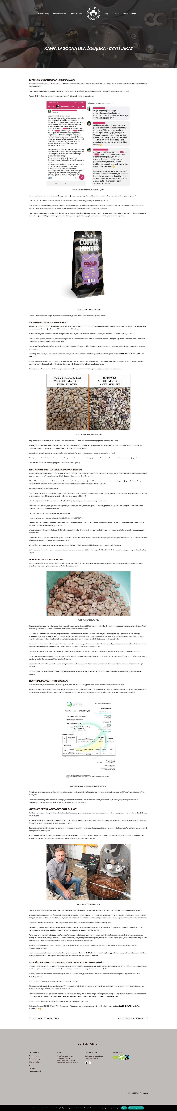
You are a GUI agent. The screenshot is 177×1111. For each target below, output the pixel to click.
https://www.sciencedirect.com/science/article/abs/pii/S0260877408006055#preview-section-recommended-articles (73, 996)
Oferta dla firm (76, 14)
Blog (106, 14)
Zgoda (124, 1108)
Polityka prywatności (136, 1108)
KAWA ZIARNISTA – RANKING (131, 1018)
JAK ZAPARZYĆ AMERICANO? (46, 1018)
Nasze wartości (129, 14)
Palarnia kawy (43, 14)
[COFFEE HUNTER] (93, 13)
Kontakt (115, 14)
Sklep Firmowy (59, 14)
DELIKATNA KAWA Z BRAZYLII (88, 310)
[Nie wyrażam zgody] (174, 1108)
